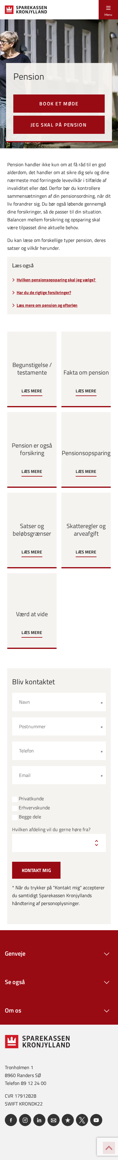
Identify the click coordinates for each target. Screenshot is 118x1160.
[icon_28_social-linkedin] (39, 1120)
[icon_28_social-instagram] (25, 1120)
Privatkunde (31, 798)
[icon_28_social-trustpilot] (68, 1120)
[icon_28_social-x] (82, 1120)
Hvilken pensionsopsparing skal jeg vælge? (56, 280)
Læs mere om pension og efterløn (47, 305)
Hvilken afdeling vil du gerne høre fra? (51, 829)
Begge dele (30, 816)
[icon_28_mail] (54, 1120)
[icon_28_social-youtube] (96, 1120)
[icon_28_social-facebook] (11, 1120)
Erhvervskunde (34, 807)
